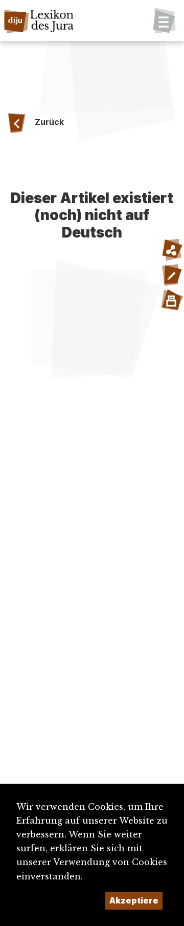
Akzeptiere (133, 900)
